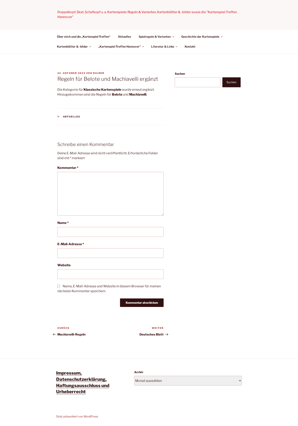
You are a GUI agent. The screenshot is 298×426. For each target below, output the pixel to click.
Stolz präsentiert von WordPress (77, 416)
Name (63, 223)
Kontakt (190, 46)
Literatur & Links (162, 46)
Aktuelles (124, 36)
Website (64, 265)
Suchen (180, 73)
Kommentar (67, 168)
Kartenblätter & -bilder (72, 46)
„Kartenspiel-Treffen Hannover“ (119, 46)
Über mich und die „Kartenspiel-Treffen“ (83, 36)
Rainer (98, 73)
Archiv (138, 372)
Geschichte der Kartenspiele (200, 36)
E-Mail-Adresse (70, 244)
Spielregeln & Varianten (155, 36)
